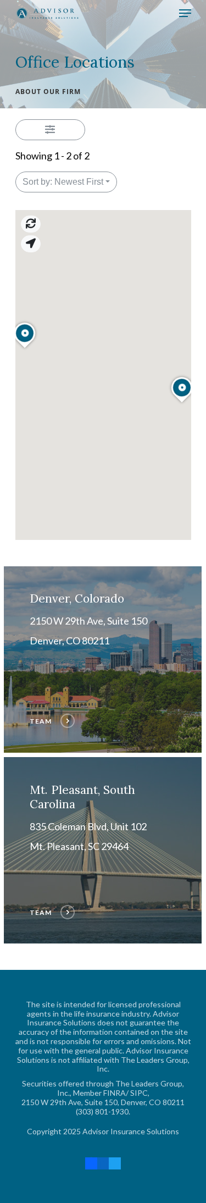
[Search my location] (31, 243)
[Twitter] (115, 1163)
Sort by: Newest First (63, 181)
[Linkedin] (103, 1163)
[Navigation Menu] (185, 13)
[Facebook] (91, 1163)
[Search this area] (31, 224)
